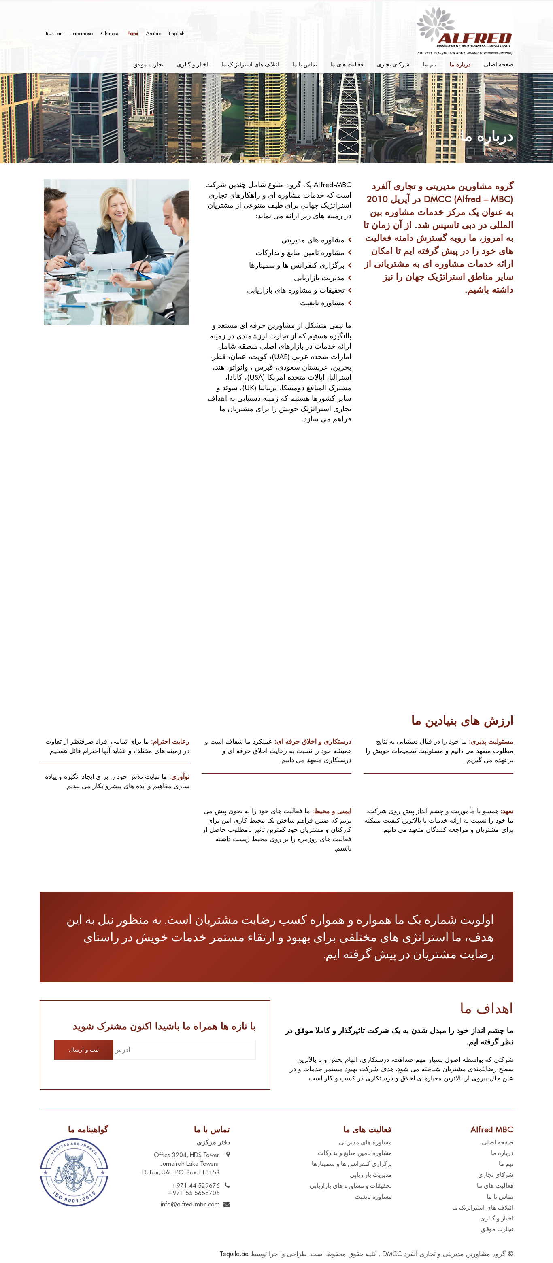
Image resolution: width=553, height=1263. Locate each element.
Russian (54, 33)
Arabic (153, 33)
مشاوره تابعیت (373, 1196)
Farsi (133, 33)
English (177, 33)
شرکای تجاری (393, 64)
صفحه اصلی (498, 64)
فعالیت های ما (347, 64)
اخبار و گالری (192, 64)
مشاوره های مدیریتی (365, 1142)
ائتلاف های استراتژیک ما (250, 64)
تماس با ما (304, 64)
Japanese (82, 33)
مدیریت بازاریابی (371, 1174)
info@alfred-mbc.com (190, 1204)
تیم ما (429, 64)
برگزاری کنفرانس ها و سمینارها (352, 1163)
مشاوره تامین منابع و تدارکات (355, 1153)
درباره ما (460, 64)
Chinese (110, 33)
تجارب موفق (148, 64)
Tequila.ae (234, 1254)
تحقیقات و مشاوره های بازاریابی (351, 1185)
